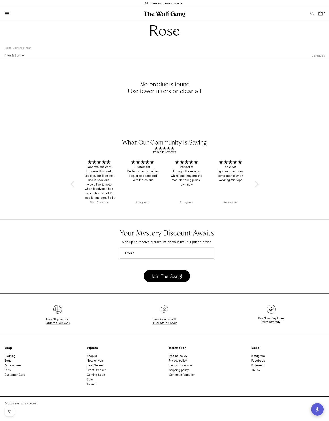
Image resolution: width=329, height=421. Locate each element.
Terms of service (180, 365)
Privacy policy (178, 361)
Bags (7, 361)
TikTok (255, 370)
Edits (7, 370)
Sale (90, 379)
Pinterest (257, 365)
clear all (190, 92)
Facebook (258, 361)
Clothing (9, 356)
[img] (164, 149)
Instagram (258, 356)
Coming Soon (96, 375)
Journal (91, 384)
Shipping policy (179, 370)
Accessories (12, 365)
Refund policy (178, 356)
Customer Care (14, 375)
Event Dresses (97, 370)
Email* (129, 253)
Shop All (92, 356)
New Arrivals (95, 361)
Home (7, 48)
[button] (312, 13)
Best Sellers (95, 365)
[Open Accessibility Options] (317, 409)
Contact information (182, 375)
